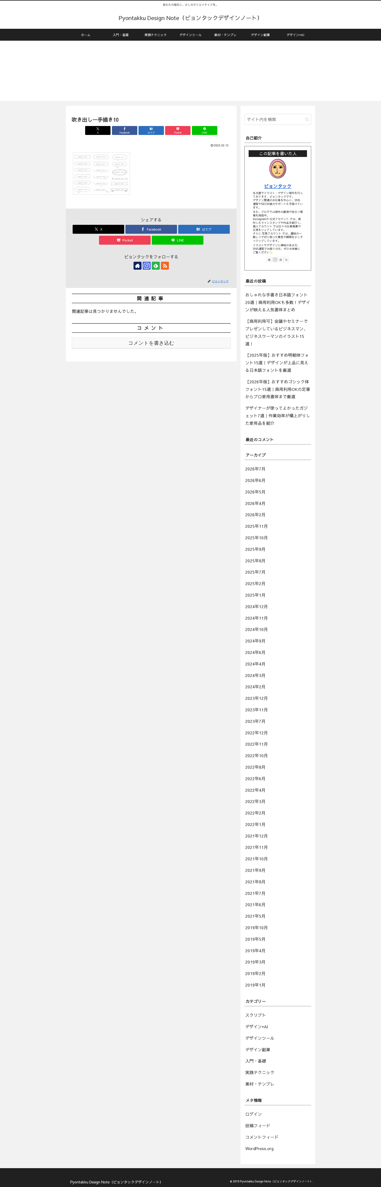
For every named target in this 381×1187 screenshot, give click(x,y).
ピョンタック (278, 186)
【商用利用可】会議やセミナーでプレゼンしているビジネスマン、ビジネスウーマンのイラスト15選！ (276, 332)
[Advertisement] (190, 73)
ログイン (253, 1114)
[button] (307, 119)
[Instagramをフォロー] (147, 266)
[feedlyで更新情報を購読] (156, 266)
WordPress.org (259, 1148)
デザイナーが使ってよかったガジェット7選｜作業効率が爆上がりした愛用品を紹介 (277, 415)
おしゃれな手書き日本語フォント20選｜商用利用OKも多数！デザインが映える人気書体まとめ (277, 302)
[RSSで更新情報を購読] (165, 266)
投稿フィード (257, 1125)
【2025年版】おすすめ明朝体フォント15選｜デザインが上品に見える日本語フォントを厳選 (277, 362)
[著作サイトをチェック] (137, 266)
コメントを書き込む (151, 343)
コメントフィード (262, 1137)
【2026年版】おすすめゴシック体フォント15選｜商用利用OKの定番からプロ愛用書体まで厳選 (277, 389)
